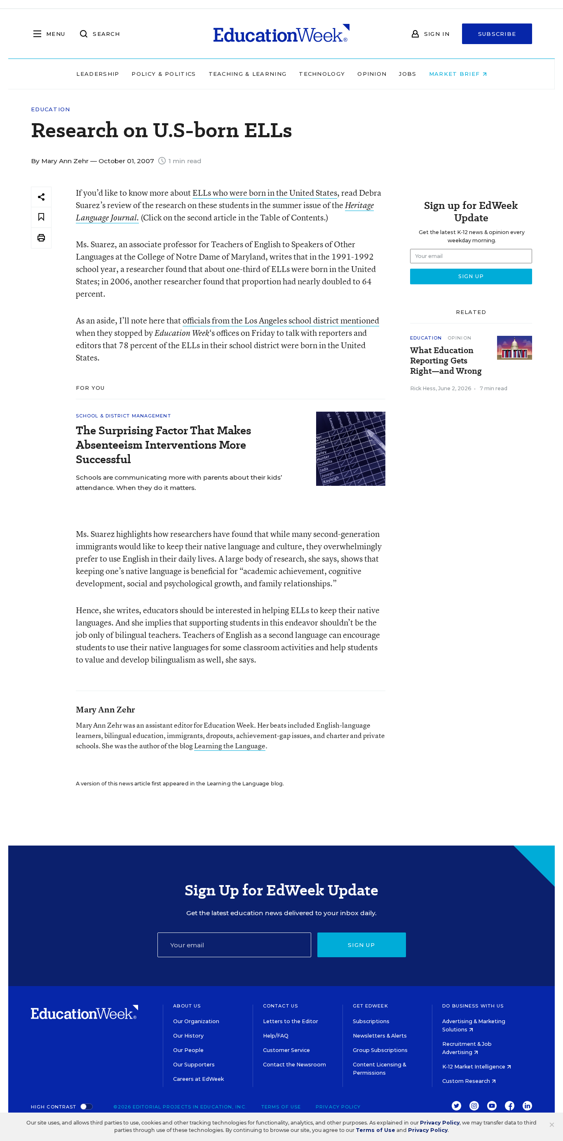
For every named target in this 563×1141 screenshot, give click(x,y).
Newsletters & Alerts (380, 1036)
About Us (187, 1006)
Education (50, 109)
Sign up (361, 945)
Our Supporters (194, 1064)
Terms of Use (281, 1107)
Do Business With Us (473, 1006)
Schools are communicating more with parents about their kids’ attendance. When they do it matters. (179, 482)
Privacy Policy (338, 1107)
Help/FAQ (276, 1036)
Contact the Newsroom (294, 1064)
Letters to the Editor (290, 1021)
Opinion (372, 73)
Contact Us (280, 1006)
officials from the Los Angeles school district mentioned (281, 320)
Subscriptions (371, 1021)
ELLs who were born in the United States (264, 192)
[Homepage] (281, 34)
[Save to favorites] (41, 217)
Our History (188, 1036)
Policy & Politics (163, 73)
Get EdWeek (370, 1006)
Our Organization (196, 1021)
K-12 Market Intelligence (474, 1067)
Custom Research (466, 1081)
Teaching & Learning (248, 73)
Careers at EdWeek (198, 1079)
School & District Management (123, 416)
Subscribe (497, 33)
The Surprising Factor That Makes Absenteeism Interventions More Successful (163, 444)
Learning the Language (229, 745)
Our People (188, 1050)
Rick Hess (423, 388)
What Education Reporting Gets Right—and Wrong (446, 360)
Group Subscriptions (380, 1050)
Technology (322, 73)
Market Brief (455, 73)
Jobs (407, 73)
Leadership (97, 73)
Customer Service (286, 1050)
